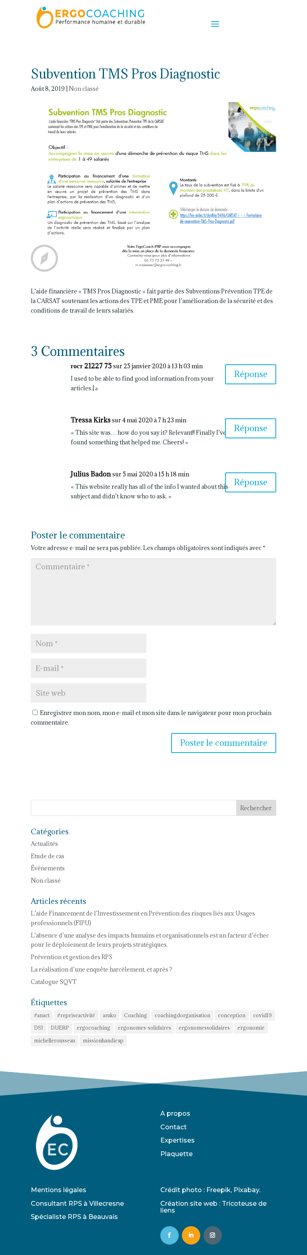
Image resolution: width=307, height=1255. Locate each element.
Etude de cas (47, 856)
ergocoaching (93, 1027)
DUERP (60, 1027)
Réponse (250, 374)
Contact (173, 1127)
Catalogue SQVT (54, 982)
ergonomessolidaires (204, 1027)
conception (231, 1015)
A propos (175, 1113)
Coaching (135, 1015)
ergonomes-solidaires (144, 1027)
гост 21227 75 (91, 365)
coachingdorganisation (182, 1015)
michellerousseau (54, 1040)
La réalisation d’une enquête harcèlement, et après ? (101, 969)
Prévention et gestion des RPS (72, 957)
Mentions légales (58, 1190)
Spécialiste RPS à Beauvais (74, 1217)
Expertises (177, 1140)
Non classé (84, 88)
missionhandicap (103, 1040)
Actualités (44, 843)
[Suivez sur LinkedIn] (191, 1235)
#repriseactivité (76, 1015)
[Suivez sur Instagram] (212, 1235)
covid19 (262, 1015)
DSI (38, 1027)
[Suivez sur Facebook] (169, 1235)
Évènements (48, 868)
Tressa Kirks (91, 420)
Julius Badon (91, 474)
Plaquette (176, 1154)
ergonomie (251, 1027)
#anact (42, 1015)
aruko (109, 1015)
